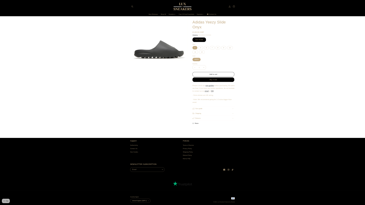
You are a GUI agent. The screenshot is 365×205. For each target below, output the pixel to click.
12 (202, 52)
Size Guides (134, 152)
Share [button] (197, 123)
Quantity (194, 63)
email (207, 91)
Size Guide (199, 39)
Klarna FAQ (186, 158)
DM (212, 91)
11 (195, 52)
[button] (132, 6)
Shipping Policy (188, 152)
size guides (210, 85)
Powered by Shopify (230, 201)
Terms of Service (188, 145)
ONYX (196, 59)
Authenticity (134, 145)
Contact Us (133, 148)
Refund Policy (187, 155)
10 (230, 47)
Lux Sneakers (220, 201)
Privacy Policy (187, 148)
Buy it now (213, 79)
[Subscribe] (162, 169)
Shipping (195, 35)
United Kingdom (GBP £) (139, 200)
